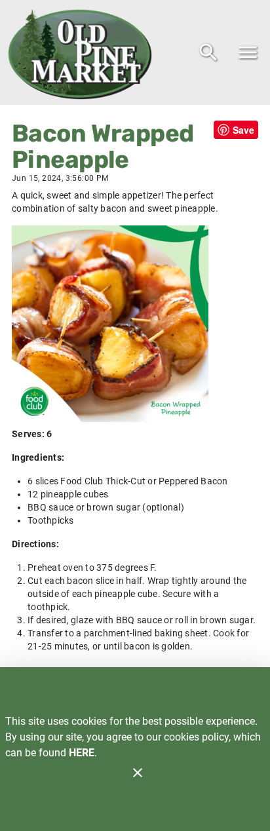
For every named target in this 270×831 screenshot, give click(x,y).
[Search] (208, 52)
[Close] (137, 772)
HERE (81, 752)
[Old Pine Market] (84, 52)
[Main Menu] (247, 52)
